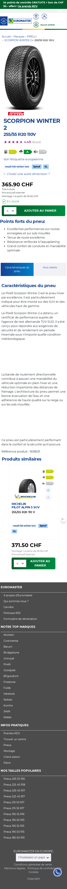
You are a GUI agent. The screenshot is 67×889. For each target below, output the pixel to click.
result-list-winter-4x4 (17, 166)
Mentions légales (14, 868)
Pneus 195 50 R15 (14, 831)
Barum (8, 646)
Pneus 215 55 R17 (14, 808)
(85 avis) (36, 141)
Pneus (7, 745)
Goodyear (10, 670)
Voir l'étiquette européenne (23, 159)
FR (59, 10)
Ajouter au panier (40, 210)
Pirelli (7, 664)
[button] (48, 490)
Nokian (8, 699)
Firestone (9, 682)
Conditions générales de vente (33, 864)
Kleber (8, 717)
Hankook (9, 693)
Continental (11, 640)
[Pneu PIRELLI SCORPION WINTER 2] (25, 77)
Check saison (12, 756)
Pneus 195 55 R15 (14, 825)
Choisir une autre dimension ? (28, 174)
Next (63, 519)
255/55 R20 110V (20, 134)
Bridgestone (11, 652)
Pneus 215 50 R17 (14, 802)
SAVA (7, 711)
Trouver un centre (15, 739)
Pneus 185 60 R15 (14, 837)
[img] (48, 490)
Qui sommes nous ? (16, 601)
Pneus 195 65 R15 (14, 820)
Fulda (7, 687)
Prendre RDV (12, 733)
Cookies (33, 872)
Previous (3, 519)
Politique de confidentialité (44, 868)
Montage (9, 751)
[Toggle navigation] (4, 20)
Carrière (9, 607)
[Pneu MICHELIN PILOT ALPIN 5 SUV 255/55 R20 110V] (27, 482)
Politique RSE (12, 613)
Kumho (8, 705)
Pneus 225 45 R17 (14, 796)
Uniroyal (9, 658)
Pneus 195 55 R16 (14, 814)
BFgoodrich (11, 676)
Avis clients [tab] (50, 267)
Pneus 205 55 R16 (14, 778)
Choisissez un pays (32, 857)
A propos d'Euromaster (18, 595)
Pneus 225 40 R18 (14, 784)
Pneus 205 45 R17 (14, 790)
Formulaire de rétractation (20, 618)
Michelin (9, 635)
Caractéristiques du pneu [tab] (17, 269)
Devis (7, 762)
